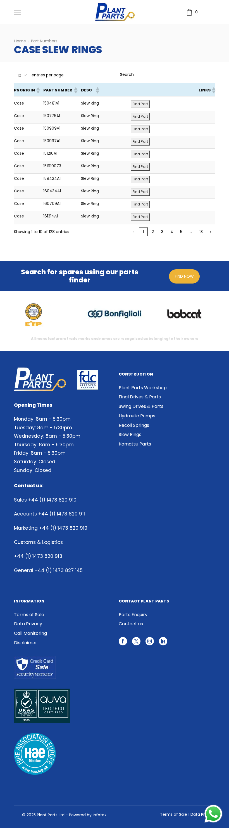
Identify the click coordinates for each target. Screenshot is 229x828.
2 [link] (153, 231)
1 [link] (143, 231)
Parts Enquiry (133, 615)
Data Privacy (28, 624)
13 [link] (201, 231)
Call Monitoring (30, 633)
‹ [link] (133, 231)
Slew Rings (130, 434)
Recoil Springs (134, 425)
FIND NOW (184, 276)
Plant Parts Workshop (143, 388)
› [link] (210, 231)
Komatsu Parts (135, 444)
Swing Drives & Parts (141, 406)
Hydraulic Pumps (137, 416)
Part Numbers (44, 41)
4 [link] (171, 231)
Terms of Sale (29, 615)
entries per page (48, 75)
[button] (37, 90)
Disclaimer (25, 643)
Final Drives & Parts (140, 397)
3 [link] (162, 231)
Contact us (131, 624)
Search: (127, 74)
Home (20, 41)
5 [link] (181, 231)
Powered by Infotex (87, 815)
